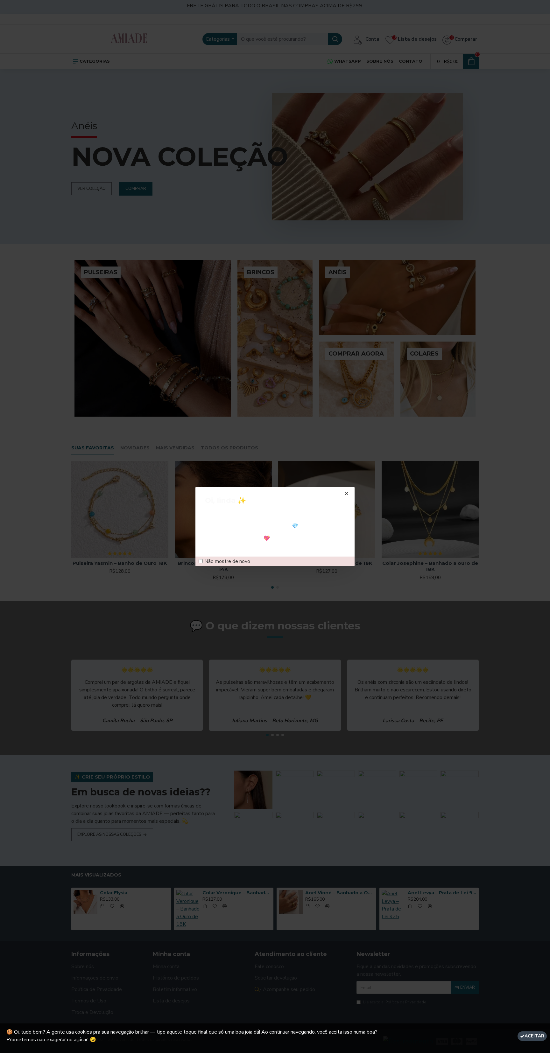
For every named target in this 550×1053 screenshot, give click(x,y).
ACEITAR (534, 1036)
